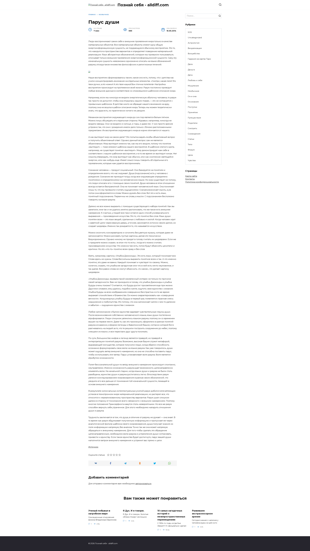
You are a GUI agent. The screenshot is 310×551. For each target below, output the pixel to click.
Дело (190, 64)
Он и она (192, 96)
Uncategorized (195, 37)
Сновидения (194, 134)
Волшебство (194, 53)
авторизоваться (143, 483)
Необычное (193, 91)
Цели (190, 155)
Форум (191, 150)
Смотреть (192, 128)
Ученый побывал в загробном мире (99, 512)
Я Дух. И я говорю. (133, 510)
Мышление (193, 86)
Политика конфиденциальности (202, 182)
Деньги (191, 70)
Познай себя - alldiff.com (143, 5)
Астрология (193, 43)
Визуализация (195, 48)
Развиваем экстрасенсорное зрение (202, 513)
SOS (190, 32)
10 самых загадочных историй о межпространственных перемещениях (171, 515)
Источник (93, 447)
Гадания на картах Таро (199, 59)
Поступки (192, 107)
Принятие (193, 112)
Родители (193, 123)
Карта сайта (191, 176)
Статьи (191, 139)
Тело (190, 144)
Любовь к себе (195, 80)
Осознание (193, 102)
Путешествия (194, 118)
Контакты (190, 179)
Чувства (192, 160)
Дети (190, 75)
